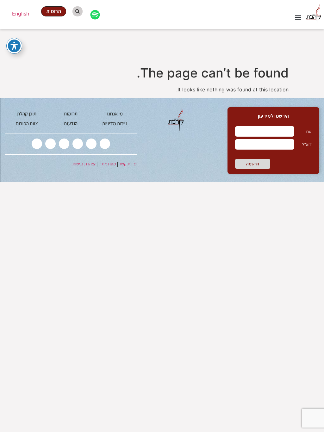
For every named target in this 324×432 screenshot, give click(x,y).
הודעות (71, 123)
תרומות (71, 113)
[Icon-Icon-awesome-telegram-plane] (37, 144)
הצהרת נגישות (84, 164)
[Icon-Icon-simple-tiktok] (50, 144)
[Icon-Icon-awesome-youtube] (64, 144)
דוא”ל (307, 144)
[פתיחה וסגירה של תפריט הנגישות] (14, 45)
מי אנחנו (115, 113)
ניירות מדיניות (114, 123)
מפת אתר (107, 164)
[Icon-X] (105, 144)
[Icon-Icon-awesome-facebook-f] (91, 144)
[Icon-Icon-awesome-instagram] (77, 144)
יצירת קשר (128, 164)
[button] (298, 17)
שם (309, 131)
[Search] (77, 11)
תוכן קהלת (26, 113)
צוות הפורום (27, 123)
